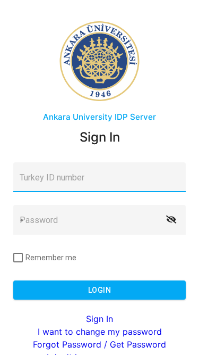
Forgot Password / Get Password (99, 344)
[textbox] (99, 177)
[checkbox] (44, 257)
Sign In (99, 318)
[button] (170, 219)
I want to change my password (100, 331)
